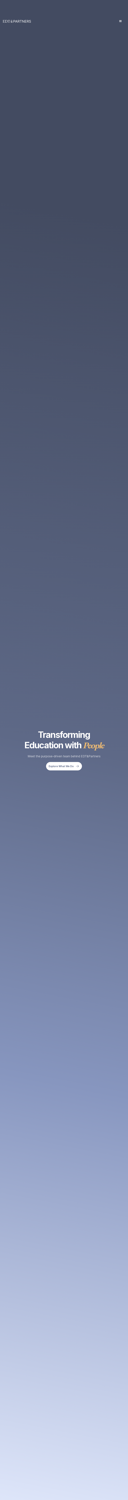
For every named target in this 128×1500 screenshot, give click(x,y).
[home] (17, 21)
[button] (120, 21)
